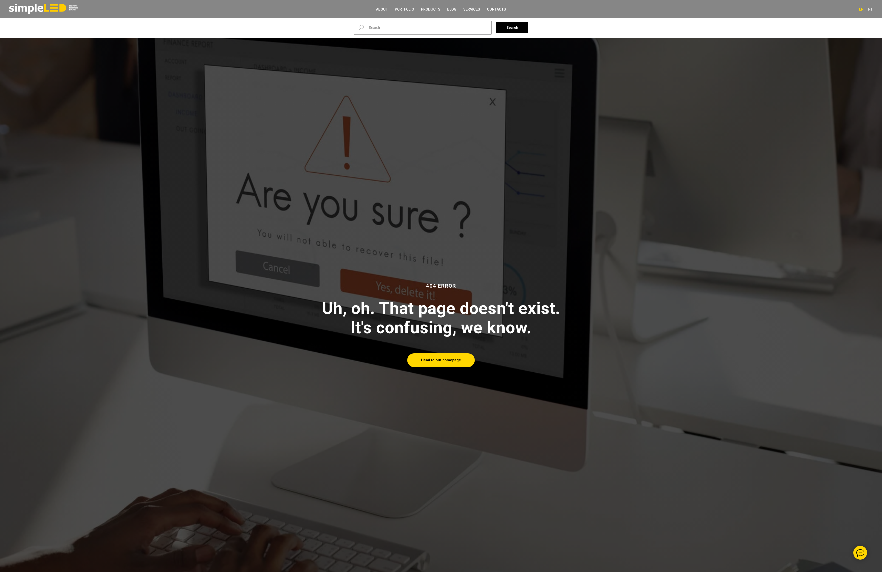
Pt (870, 9)
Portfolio (404, 9)
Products (430, 9)
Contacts (496, 9)
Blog (451, 9)
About (382, 9)
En (861, 9)
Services (471, 9)
